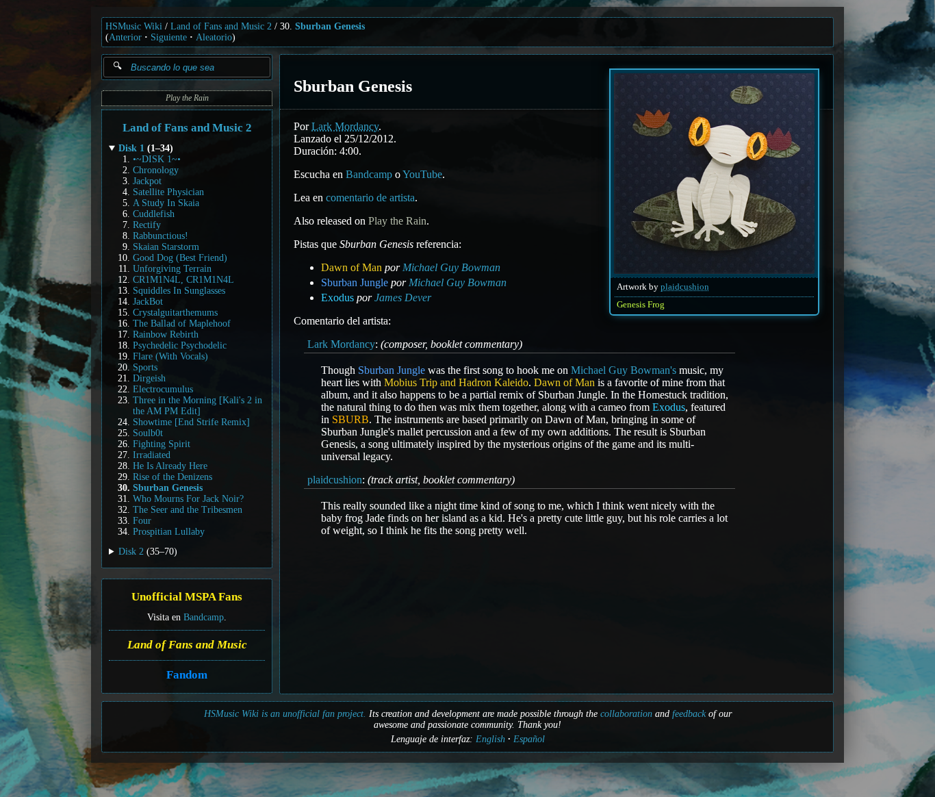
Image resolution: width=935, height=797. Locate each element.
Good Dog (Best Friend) (180, 258)
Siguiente (169, 37)
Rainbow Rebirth (165, 334)
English (490, 739)
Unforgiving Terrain (172, 269)
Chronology (156, 170)
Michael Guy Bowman (451, 267)
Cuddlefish (154, 214)
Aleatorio (214, 37)
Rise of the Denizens (172, 477)
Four (142, 521)
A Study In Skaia (166, 203)
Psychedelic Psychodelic (180, 345)
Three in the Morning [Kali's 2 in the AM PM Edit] (197, 405)
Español (529, 739)
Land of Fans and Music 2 (221, 26)
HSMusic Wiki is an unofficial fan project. (285, 714)
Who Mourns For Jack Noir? (188, 499)
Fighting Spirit (161, 444)
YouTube (422, 174)
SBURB (350, 419)
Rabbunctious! (160, 236)
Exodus (337, 297)
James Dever (402, 297)
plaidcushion (685, 287)
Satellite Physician (168, 192)
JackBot (148, 301)
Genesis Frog (641, 304)
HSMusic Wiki (133, 26)
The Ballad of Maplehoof (182, 323)
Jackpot (147, 181)
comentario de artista (370, 197)
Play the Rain (187, 98)
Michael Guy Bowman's (623, 370)
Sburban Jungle (354, 282)
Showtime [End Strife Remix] (191, 422)
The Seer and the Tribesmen (187, 510)
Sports (145, 367)
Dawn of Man (351, 267)
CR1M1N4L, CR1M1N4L (183, 280)
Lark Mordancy (345, 126)
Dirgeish (149, 378)
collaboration (626, 714)
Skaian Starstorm (166, 247)
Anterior (125, 37)
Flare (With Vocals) (170, 356)
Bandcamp (203, 617)
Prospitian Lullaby (169, 532)
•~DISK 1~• (157, 159)
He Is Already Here (170, 466)
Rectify (147, 225)
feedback (689, 714)
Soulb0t (148, 433)
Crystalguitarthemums (175, 312)
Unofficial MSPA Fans (186, 597)
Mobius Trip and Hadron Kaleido (456, 382)
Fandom (186, 674)
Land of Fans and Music (187, 644)
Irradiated (151, 455)
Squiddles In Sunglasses (179, 291)
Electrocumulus (163, 389)
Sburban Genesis (330, 26)
